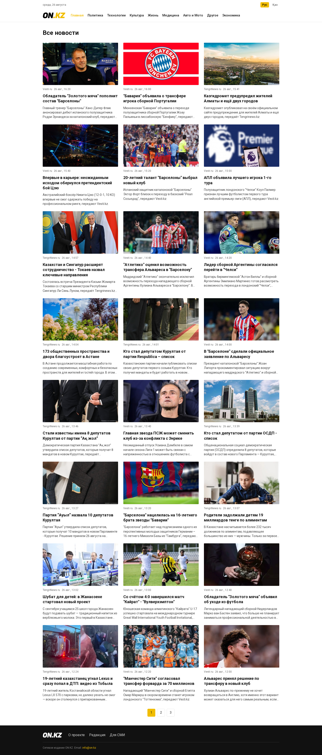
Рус (264, 4)
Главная (77, 15)
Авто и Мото (193, 15)
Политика (95, 15)
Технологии (116, 15)
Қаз (275, 4)
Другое (212, 15)
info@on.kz (89, 747)
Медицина (170, 15)
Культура (137, 15)
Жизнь (153, 15)
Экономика (231, 15)
